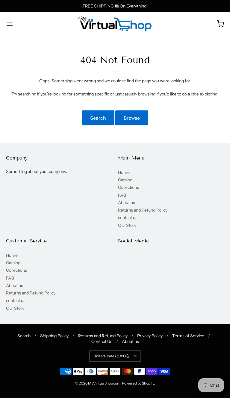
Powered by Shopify (138, 383)
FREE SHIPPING (98, 6)
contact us (127, 217)
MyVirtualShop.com (104, 383)
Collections (128, 187)
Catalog (125, 180)
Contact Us (101, 341)
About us (126, 202)
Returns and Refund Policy (142, 210)
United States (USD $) (111, 356)
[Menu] (28, 24)
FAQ (122, 195)
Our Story (127, 225)
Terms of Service (188, 335)
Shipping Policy (54, 335)
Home (124, 172)
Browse (132, 118)
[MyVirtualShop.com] (115, 24)
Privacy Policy (150, 335)
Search (98, 118)
